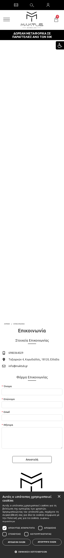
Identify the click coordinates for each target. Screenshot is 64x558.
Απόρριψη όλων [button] (47, 542)
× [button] (59, 496)
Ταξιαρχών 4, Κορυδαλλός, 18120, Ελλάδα (34, 359)
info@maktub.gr (18, 366)
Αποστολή (32, 459)
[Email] (16, 5)
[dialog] (32, 525)
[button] (32, 551)
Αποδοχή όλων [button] (16, 542)
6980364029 (16, 352)
